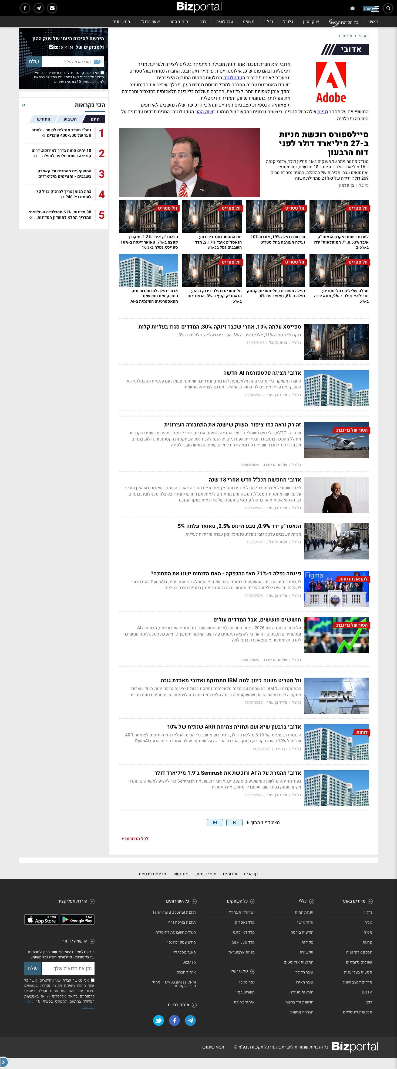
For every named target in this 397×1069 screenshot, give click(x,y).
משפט (248, 22)
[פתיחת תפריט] (375, 8)
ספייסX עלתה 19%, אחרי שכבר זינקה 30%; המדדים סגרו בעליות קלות (220, 326)
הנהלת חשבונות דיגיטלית (176, 932)
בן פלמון (346, 185)
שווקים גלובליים (359, 962)
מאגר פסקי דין (184, 952)
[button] (4, 1062)
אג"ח (368, 922)
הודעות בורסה (302, 932)
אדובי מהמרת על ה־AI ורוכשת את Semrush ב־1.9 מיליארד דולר (227, 773)
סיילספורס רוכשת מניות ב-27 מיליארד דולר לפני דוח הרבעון (324, 144)
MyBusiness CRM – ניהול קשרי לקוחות (174, 984)
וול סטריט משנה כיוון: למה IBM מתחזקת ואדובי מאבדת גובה (231, 680)
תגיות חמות (304, 912)
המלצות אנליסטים (299, 962)
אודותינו (230, 874)
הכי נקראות (90, 105)
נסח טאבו (247, 982)
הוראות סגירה (302, 992)
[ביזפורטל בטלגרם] (38, 8)
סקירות (308, 942)
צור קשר (180, 874)
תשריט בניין (245, 992)
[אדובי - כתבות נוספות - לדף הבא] (234, 822)
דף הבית (251, 874)
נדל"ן (268, 22)
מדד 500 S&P (243, 942)
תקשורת (307, 952)
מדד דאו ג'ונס (244, 932)
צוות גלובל (278, 343)
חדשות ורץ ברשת (299, 1002)
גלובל (288, 22)
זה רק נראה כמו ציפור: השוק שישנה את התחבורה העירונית (232, 424)
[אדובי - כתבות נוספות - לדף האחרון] (215, 822)
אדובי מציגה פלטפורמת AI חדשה (262, 373)
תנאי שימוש (205, 874)
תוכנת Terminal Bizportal (174, 912)
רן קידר (281, 749)
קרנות (367, 942)
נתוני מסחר (180, 22)
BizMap (189, 962)
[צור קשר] (52, 8)
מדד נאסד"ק (245, 922)
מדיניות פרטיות (152, 874)
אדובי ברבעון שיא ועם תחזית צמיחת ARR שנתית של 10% (234, 726)
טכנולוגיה (224, 22)
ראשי (373, 22)
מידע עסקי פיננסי (181, 942)
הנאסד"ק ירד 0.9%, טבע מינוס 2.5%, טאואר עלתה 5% (239, 526)
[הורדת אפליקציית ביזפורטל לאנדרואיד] (77, 923)
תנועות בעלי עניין (358, 972)
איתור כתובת (244, 1002)
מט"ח (368, 932)
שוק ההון (311, 22)
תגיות (347, 36)
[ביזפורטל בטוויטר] (158, 1020)
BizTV (367, 992)
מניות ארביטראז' (241, 952)
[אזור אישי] (352, 8)
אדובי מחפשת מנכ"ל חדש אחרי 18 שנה (255, 479)
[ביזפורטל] (199, 7)
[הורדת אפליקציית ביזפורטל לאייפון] (41, 923)
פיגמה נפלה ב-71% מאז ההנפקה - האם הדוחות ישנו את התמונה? (226, 573)
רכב (203, 22)
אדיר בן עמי (277, 395)
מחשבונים (121, 22)
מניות (322, 111)
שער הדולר (150, 22)
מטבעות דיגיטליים (357, 1012)
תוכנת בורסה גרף (182, 922)
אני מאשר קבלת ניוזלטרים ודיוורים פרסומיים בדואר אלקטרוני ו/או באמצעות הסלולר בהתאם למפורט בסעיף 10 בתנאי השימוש (68, 77)
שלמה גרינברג (275, 465)
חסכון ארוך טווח (359, 952)
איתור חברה (186, 972)
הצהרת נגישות (302, 1012)
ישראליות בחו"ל (242, 912)
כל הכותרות (348, 22)
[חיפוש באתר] (388, 8)
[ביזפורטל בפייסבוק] (25, 8)
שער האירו (305, 982)
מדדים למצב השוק (357, 982)
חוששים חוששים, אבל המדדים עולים (257, 619)
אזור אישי (305, 922)
